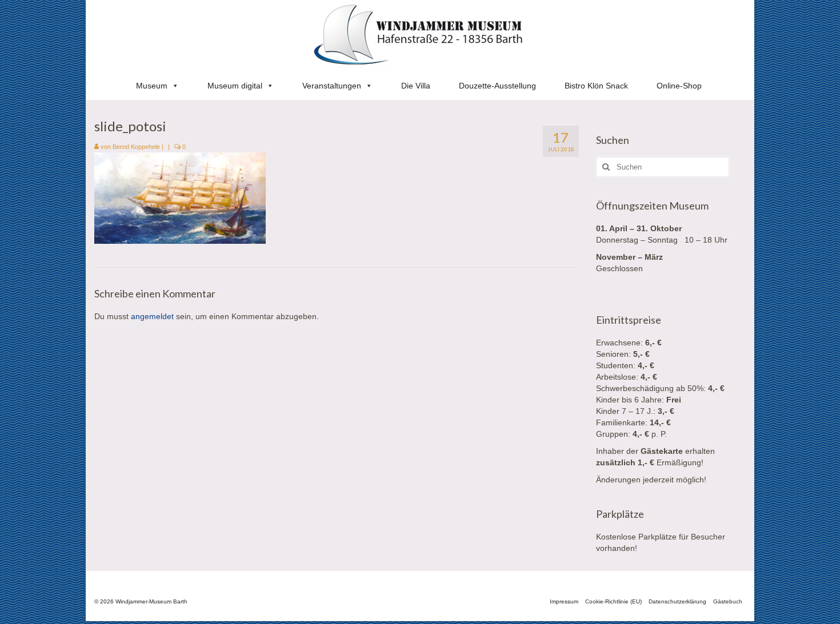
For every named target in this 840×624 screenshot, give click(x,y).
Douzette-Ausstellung (497, 85)
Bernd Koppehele (136, 146)
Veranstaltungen (331, 85)
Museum (151, 85)
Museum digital (234, 85)
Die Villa (415, 85)
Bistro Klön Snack (596, 85)
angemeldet (152, 316)
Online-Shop (679, 85)
